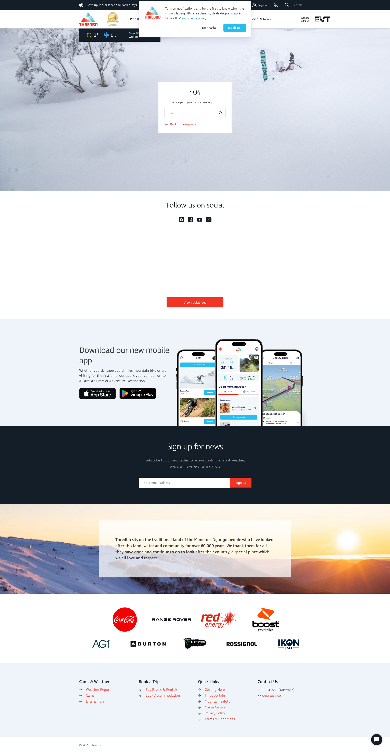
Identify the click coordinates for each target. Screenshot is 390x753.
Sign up (241, 483)
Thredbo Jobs (215, 696)
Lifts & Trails (95, 701)
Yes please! (235, 28)
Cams (90, 696)
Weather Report (98, 690)
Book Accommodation (162, 696)
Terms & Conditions (220, 719)
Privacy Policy (215, 713)
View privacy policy (192, 18)
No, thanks (209, 28)
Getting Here (215, 690)
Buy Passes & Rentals (161, 690)
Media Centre (215, 707)
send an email (272, 696)
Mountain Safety (217, 701)
